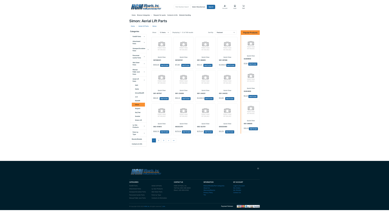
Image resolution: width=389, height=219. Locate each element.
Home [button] (134, 15)
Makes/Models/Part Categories (214, 186)
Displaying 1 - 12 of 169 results (182, 32)
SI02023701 (179, 126)
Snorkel (137, 116)
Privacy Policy (208, 192)
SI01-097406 (223, 60)
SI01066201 (157, 60)
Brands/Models (137, 139)
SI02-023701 (201, 126)
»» (174, 140)
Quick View (162, 57)
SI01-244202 (223, 93)
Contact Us (237, 192)
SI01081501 (179, 60)
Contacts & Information (159, 198)
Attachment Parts (135, 189)
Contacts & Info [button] (172, 15)
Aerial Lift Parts (157, 186)
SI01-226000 (179, 93)
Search (211, 7)
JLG (136, 97)
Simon (137, 104)
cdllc (163, 206)
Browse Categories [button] (143, 15)
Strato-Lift (138, 120)
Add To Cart (164, 65)
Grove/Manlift (139, 93)
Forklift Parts (133, 186)
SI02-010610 (157, 126)
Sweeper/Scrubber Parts (137, 192)
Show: (154, 32)
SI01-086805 (201, 60)
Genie (137, 89)
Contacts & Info (137, 144)
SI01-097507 (157, 93)
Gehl (136, 85)
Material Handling (185, 15)
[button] (243, 7)
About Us (207, 188)
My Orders (236, 188)
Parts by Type (156, 195)
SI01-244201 (201, 93)
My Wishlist (237, 190)
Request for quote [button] (160, 15)
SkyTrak (138, 112)
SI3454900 (247, 91)
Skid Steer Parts (157, 192)
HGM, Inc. (147, 206)
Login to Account (239, 186)
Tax (205, 195)
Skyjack (137, 108)
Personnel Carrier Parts (137, 195)
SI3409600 (247, 59)
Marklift (137, 100)
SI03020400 (223, 126)
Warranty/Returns (209, 190)
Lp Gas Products (157, 189)
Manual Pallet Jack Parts (137, 198)
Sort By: (210, 32)
